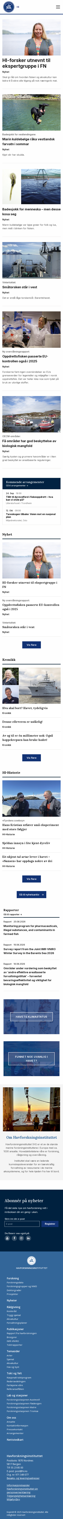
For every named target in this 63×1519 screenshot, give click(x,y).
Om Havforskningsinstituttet (31, 1137)
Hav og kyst (13, 1366)
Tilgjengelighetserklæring (21, 1496)
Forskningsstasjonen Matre (21, 1407)
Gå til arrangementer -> (17, 485)
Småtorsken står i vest (19, 287)
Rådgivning (13, 1307)
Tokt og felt (14, 1373)
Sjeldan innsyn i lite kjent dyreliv (26, 843)
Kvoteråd (11, 1311)
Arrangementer (15, 1433)
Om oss (11, 1417)
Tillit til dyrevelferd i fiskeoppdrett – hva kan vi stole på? (29, 498)
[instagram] (21, 1238)
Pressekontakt (15, 1429)
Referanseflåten (15, 1389)
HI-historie (11, 772)
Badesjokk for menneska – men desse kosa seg (31, 211)
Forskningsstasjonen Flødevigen (24, 1403)
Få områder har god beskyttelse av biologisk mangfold (29, 443)
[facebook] (14, 1238)
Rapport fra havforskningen (22, 1333)
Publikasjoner (15, 1329)
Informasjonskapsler (18, 1485)
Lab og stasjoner (17, 1395)
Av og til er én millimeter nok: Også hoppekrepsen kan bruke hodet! (27, 738)
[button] (58, 7)
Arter (9, 1355)
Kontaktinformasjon (17, 1425)
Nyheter (12, 1300)
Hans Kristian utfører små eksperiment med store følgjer (30, 827)
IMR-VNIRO (13, 1341)
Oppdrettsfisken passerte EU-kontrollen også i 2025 (25, 358)
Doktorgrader (14, 1290)
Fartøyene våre (15, 1385)
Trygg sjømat (14, 1315)
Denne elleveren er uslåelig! (22, 722)
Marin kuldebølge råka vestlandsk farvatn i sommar (28, 141)
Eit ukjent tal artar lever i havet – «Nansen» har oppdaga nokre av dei (27, 859)
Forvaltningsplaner (17, 1322)
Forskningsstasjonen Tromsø (22, 1411)
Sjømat (10, 1359)
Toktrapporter (14, 1344)
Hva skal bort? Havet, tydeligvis (25, 708)
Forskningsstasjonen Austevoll (23, 1399)
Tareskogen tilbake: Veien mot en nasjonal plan (31, 515)
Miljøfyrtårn (13, 1499)
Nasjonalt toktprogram (19, 1377)
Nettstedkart (15, 1439)
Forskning (13, 1278)
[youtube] (7, 1238)
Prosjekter (12, 1294)
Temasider (13, 1351)
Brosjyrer (12, 1337)
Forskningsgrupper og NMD (22, 1286)
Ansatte (11, 1421)
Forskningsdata (15, 1282)
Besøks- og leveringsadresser (23, 1478)
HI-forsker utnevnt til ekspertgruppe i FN (26, 63)
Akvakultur (12, 1318)
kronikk (9, 660)
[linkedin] (28, 1238)
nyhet (5, 71)
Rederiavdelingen (16, 1381)
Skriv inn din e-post (15, 1219)
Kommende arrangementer (25, 482)
